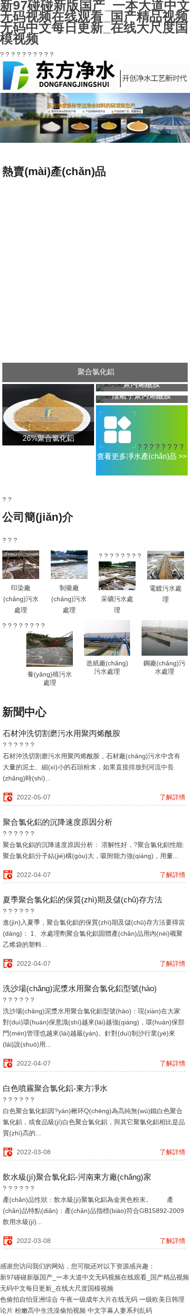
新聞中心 (24, 712)
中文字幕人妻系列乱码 (120, 1310)
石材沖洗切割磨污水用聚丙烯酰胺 (61, 733)
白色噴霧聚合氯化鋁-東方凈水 (55, 1088)
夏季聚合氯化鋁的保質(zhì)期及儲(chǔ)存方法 (82, 900)
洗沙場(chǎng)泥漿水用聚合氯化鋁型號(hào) (80, 988)
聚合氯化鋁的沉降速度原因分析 (58, 822)
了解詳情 (172, 797)
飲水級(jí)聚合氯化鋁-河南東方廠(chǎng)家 (77, 1177)
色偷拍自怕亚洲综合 (29, 1299)
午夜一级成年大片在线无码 (98, 1299)
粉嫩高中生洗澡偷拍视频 (50, 1310)
